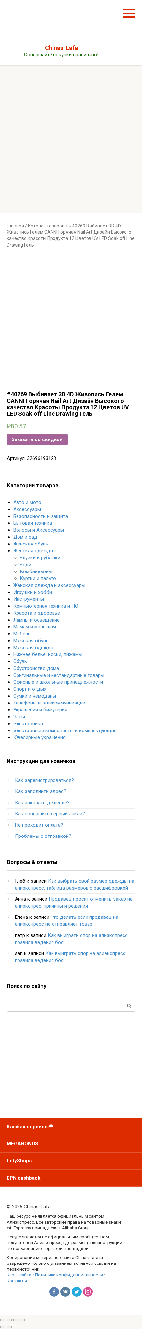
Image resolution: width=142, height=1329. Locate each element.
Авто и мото (27, 502)
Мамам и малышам (34, 627)
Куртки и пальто (38, 578)
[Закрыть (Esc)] (2, 1320)
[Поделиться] (9, 1320)
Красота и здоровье (36, 613)
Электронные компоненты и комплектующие (65, 730)
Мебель (22, 634)
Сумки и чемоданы (34, 696)
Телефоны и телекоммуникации (49, 703)
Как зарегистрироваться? (44, 780)
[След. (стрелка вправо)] (9, 1327)
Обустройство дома (36, 668)
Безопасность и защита (40, 516)
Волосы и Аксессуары (38, 530)
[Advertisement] (71, 139)
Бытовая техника (32, 523)
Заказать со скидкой (37, 439)
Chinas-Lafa (61, 47)
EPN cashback (23, 1178)
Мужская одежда (33, 648)
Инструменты (28, 599)
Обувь (20, 661)
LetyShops (19, 1161)
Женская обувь (30, 544)
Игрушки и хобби (32, 592)
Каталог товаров (46, 225)
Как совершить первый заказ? (50, 814)
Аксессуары (27, 509)
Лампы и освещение (36, 620)
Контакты (17, 1280)
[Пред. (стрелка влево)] (2, 1327)
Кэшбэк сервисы (28, 1127)
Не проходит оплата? (39, 825)
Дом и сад (25, 537)
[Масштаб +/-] (22, 1320)
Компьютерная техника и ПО (45, 606)
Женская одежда (33, 551)
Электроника (28, 724)
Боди (25, 565)
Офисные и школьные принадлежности (58, 682)
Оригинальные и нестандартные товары (58, 675)
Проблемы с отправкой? (43, 836)
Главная (15, 225)
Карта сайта (19, 1274)
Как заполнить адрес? (40, 791)
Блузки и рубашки (40, 558)
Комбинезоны (36, 571)
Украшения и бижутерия (40, 710)
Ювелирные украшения (39, 737)
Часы (19, 717)
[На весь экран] (15, 1320)
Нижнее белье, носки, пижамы (47, 654)
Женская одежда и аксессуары (49, 585)
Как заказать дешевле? (42, 803)
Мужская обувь (31, 641)
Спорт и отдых (29, 689)
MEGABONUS (22, 1144)
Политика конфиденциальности (69, 1274)
